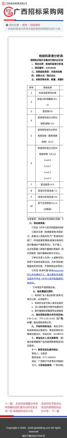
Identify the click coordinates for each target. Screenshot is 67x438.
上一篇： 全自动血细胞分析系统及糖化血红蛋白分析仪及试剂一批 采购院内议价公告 (21, 407)
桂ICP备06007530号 (33, 436)
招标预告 (35, 25)
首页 (24, 25)
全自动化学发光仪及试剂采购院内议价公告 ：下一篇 (51, 407)
